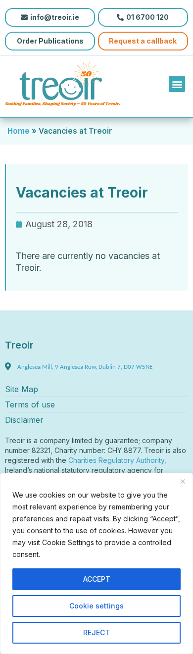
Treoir (19, 345)
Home (18, 131)
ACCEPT (96, 579)
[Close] (183, 481)
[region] (96, 563)
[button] (177, 84)
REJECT (96, 632)
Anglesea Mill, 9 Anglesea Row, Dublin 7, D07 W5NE (84, 367)
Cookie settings (96, 606)
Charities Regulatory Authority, (118, 460)
